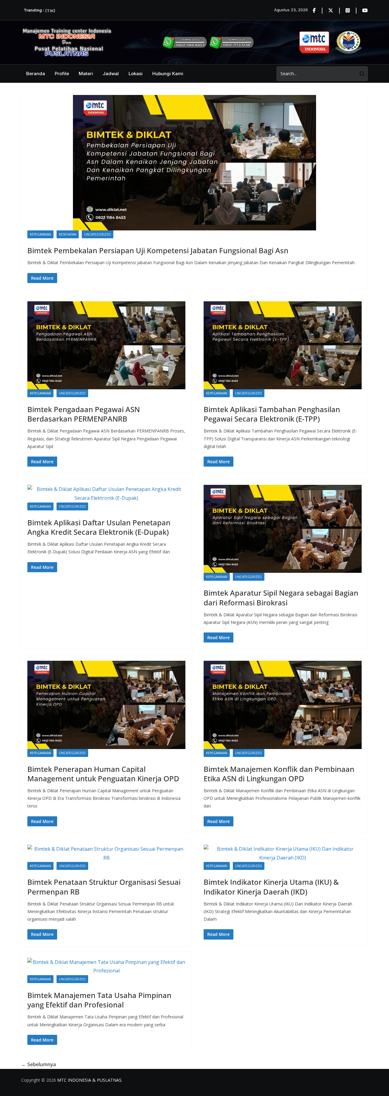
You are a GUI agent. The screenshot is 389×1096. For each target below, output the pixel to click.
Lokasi (136, 73)
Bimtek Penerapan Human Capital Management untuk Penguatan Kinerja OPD (103, 773)
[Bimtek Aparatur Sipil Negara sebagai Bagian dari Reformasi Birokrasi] (283, 529)
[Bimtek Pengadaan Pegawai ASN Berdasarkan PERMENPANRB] (106, 345)
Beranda (35, 73)
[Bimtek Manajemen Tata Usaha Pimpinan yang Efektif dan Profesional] (106, 966)
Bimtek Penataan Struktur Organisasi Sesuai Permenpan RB (104, 886)
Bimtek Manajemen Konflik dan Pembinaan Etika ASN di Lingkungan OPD (279, 773)
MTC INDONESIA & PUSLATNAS (89, 1080)
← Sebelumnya (38, 1064)
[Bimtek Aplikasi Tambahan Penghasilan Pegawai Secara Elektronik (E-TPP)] (283, 345)
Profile (62, 73)
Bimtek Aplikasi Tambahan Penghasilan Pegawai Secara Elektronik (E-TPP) (272, 414)
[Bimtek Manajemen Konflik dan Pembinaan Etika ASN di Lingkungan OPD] (283, 705)
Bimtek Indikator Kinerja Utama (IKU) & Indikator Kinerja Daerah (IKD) (271, 886)
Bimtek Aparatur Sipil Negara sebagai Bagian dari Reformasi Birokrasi (281, 597)
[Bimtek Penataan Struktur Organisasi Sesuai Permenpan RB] (106, 853)
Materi (86, 73)
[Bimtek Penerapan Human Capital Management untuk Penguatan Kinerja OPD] (106, 705)
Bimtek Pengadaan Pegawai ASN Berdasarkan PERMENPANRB (83, 414)
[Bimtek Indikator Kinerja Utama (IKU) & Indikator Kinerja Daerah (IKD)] (283, 853)
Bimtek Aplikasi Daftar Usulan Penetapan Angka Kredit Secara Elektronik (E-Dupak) (98, 527)
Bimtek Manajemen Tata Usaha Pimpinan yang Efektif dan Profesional (99, 1000)
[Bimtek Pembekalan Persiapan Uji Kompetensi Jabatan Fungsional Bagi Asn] (194, 162)
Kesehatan (67, 234)
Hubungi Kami (167, 73)
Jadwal (111, 73)
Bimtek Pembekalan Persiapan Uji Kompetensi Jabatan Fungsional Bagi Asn (157, 250)
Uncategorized (97, 234)
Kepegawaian (40, 234)
